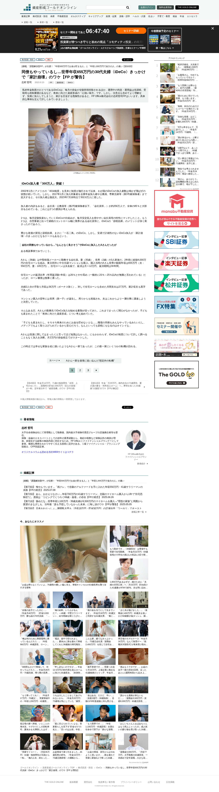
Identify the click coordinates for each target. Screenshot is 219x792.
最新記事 (25, 16)
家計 (49, 59)
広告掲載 (170, 782)
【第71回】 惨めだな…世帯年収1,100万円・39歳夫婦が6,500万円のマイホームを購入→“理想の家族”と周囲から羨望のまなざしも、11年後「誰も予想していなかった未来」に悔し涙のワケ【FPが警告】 (83, 503)
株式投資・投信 (40, 16)
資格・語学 (124, 16)
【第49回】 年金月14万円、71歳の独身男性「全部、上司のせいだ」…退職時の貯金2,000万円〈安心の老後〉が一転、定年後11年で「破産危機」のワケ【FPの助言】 (52, 387)
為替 (52, 16)
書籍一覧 (59, 22)
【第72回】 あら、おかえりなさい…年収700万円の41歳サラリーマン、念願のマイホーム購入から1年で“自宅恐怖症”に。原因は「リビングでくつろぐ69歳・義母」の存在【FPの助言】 (82, 495)
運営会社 (88, 782)
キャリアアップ (95, 16)
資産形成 (60, 82)
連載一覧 (28, 22)
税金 (175, 16)
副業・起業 (111, 16)
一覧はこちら (165, 48)
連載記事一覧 (138, 512)
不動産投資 (62, 16)
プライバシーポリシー (131, 782)
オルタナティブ (78, 16)
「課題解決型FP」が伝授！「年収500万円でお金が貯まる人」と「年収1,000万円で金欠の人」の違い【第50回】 (80, 66)
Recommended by (135, 762)
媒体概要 (74, 782)
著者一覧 (44, 22)
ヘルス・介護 (139, 16)
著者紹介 (141, 463)
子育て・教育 (163, 16)
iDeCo (40, 59)
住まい (151, 16)
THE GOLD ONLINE (54, 782)
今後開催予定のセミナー (165, 31)
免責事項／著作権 (106, 782)
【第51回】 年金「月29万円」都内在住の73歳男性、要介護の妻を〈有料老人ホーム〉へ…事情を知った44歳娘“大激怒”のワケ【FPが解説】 (116, 386)
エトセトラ (192, 16)
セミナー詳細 (131, 30)
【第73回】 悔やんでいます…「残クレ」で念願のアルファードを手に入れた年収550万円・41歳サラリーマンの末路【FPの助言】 (83, 488)
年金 (182, 16)
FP (51, 82)
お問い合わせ (154, 782)
